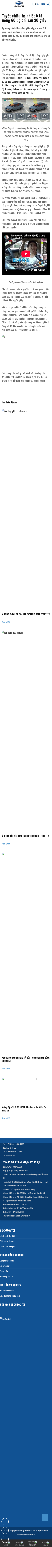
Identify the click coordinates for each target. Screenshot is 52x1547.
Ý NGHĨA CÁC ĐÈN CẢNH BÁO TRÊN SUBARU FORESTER (25, 836)
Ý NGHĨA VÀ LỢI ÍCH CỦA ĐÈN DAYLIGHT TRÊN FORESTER (26, 614)
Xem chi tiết (6, 621)
